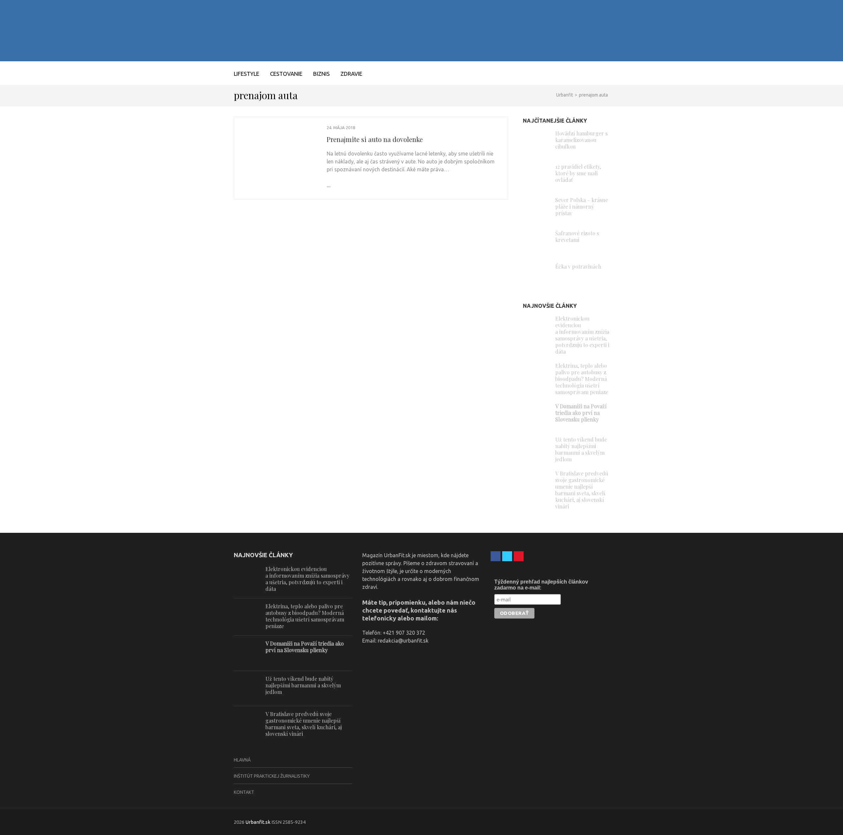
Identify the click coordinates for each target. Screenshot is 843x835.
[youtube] (519, 556)
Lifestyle (246, 74)
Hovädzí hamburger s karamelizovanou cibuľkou (581, 140)
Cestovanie (286, 74)
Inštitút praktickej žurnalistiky (272, 776)
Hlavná (242, 760)
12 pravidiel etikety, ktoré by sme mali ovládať (578, 173)
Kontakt (244, 792)
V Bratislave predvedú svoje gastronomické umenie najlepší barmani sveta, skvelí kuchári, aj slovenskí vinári (581, 490)
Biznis (321, 74)
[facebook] (496, 556)
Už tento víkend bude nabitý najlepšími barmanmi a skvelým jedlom (581, 449)
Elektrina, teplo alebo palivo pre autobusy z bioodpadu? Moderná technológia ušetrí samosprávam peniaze (581, 378)
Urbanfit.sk (257, 822)
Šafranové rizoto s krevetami (577, 236)
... (329, 185)
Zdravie (351, 74)
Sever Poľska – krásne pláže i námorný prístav (581, 206)
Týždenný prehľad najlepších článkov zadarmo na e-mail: (541, 584)
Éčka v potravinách (578, 266)
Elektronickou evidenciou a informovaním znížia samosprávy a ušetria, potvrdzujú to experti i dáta (582, 335)
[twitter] (507, 556)
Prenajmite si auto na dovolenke (375, 139)
